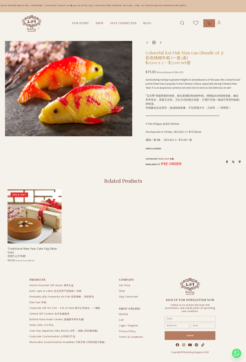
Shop (99, 23)
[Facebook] (177, 345)
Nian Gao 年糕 (166, 159)
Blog (147, 23)
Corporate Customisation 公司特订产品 (52, 336)
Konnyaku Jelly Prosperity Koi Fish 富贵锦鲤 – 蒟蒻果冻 (61, 296)
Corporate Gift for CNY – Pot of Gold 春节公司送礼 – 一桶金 (64, 307)
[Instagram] (183, 345)
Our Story (80, 23)
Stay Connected (123, 23)
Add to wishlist (153, 148)
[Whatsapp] (236, 353)
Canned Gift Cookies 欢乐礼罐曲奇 (49, 313)
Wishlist (123, 314)
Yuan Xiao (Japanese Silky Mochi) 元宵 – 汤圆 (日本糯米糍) (63, 330)
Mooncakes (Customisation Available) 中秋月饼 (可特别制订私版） (68, 342)
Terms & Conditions (131, 336)
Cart (121, 319)
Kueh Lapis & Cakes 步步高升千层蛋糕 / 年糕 (55, 290)
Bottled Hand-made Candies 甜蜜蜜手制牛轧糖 (56, 319)
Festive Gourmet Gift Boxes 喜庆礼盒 (51, 285)
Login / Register (128, 325)
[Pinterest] (196, 345)
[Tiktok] (202, 345)
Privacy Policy (127, 331)
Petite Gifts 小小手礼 (41, 325)
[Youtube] (190, 345)
